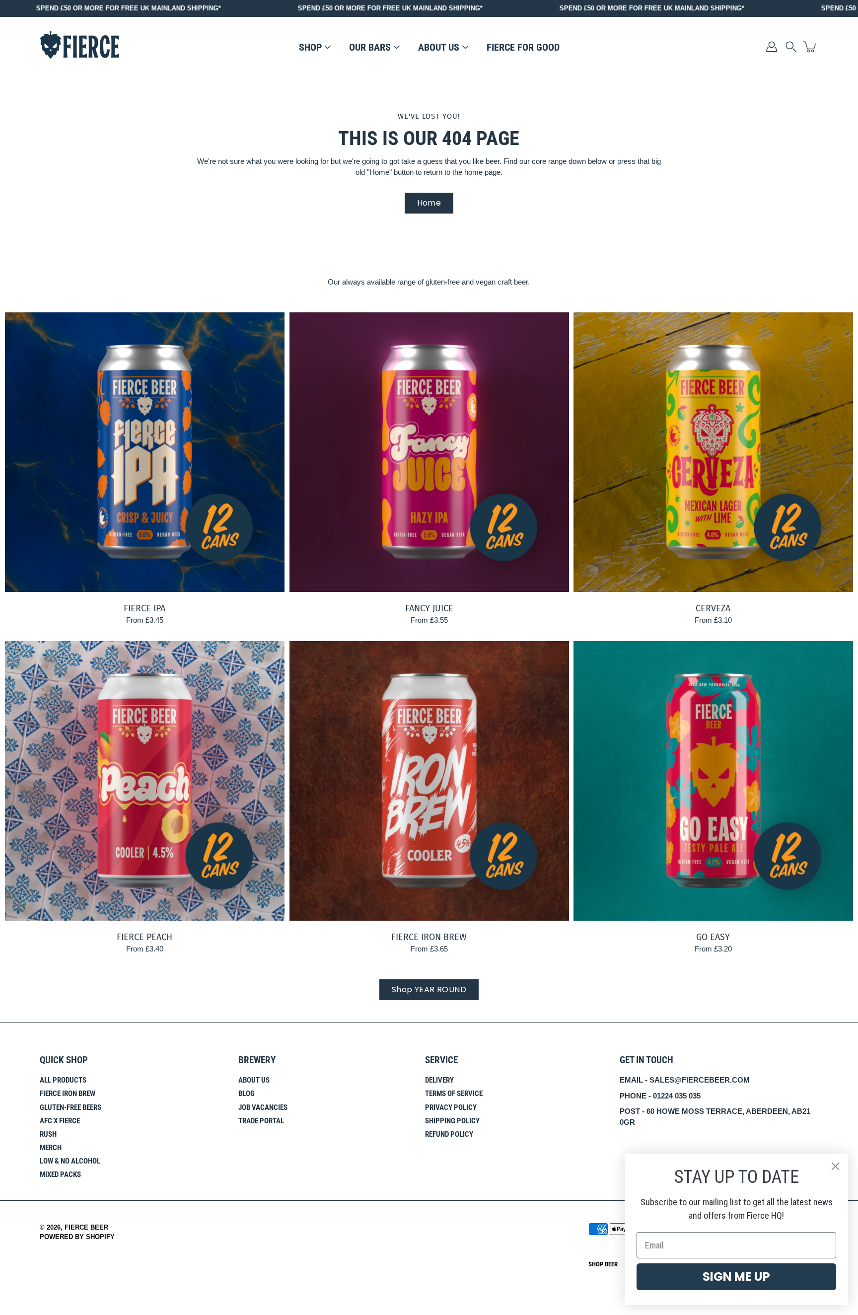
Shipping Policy (452, 1120)
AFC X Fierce (60, 1120)
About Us (254, 1080)
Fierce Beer (86, 1227)
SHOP (310, 47)
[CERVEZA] (713, 452)
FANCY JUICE (429, 608)
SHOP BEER (603, 1264)
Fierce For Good (523, 47)
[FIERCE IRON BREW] (429, 781)
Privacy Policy (451, 1107)
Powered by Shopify (77, 1237)
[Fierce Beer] (79, 46)
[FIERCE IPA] (145, 452)
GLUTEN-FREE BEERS (70, 1107)
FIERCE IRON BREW (429, 936)
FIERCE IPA (144, 608)
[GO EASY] (713, 781)
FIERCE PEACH (144, 936)
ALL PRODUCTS (63, 1080)
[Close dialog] (835, 1166)
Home (429, 203)
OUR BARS (370, 47)
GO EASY (713, 936)
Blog (246, 1093)
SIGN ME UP (736, 1276)
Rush (48, 1134)
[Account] (772, 47)
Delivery (439, 1080)
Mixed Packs (60, 1174)
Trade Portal (261, 1120)
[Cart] (810, 47)
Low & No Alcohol (70, 1161)
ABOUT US (438, 47)
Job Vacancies (262, 1107)
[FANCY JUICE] (429, 452)
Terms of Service (454, 1093)
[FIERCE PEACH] (145, 781)
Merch (51, 1147)
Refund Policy (449, 1134)
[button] (791, 46)
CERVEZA (713, 608)
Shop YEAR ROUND (429, 989)
